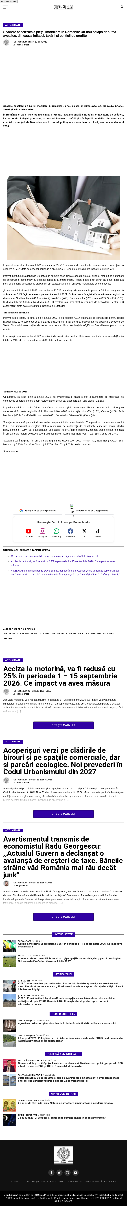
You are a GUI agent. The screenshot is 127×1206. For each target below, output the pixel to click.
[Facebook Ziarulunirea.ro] (51, 1173)
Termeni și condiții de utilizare (44, 1181)
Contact (16, 1181)
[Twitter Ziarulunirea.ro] (59, 1173)
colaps (25, 633)
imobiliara (49, 633)
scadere (109, 633)
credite (36, 633)
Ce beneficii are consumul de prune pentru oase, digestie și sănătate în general (54, 556)
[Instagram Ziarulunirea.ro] (67, 1173)
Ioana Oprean (22, 44)
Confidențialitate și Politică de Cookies (91, 1181)
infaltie (63, 633)
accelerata (11, 633)
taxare (9, 639)
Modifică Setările (8, 1)
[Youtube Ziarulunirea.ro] (75, 1173)
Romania (96, 633)
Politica (84, 633)
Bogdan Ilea (22, 885)
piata (73, 633)
